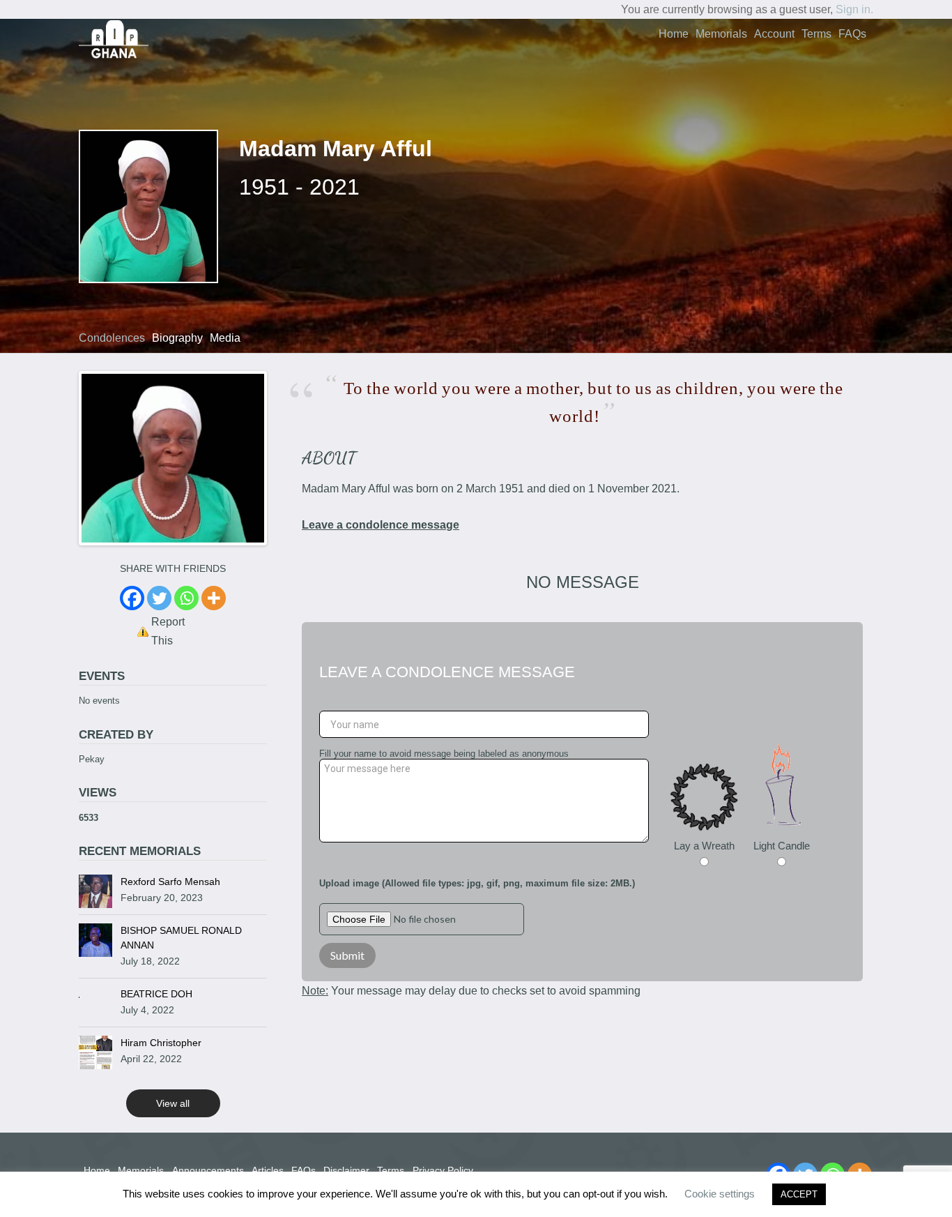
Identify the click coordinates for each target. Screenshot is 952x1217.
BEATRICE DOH (156, 993)
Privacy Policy (443, 1170)
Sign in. (854, 9)
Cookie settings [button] (719, 1194)
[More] (213, 598)
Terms (816, 34)
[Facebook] (132, 598)
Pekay (92, 759)
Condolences (112, 338)
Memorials (721, 34)
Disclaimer (346, 1170)
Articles (268, 1170)
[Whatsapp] (186, 598)
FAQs (852, 34)
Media (225, 338)
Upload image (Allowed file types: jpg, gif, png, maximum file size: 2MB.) (477, 883)
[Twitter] (159, 598)
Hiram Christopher (161, 1042)
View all (173, 1103)
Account (774, 34)
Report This (168, 631)
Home (674, 34)
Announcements (208, 1170)
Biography (177, 338)
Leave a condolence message (380, 525)
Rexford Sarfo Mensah (170, 881)
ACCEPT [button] (799, 1194)
